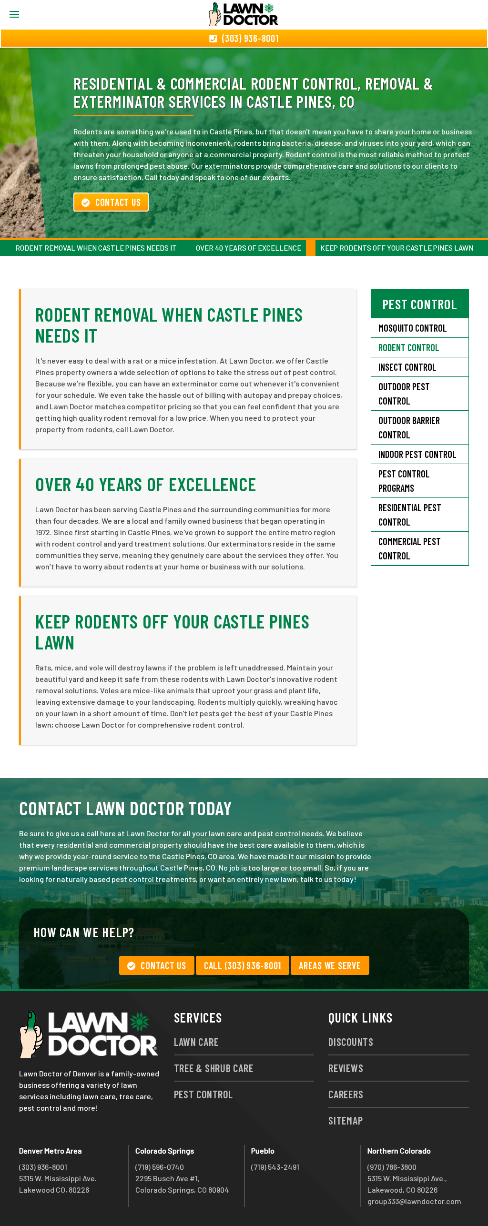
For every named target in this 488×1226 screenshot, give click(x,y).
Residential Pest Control (409, 514)
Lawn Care (196, 1041)
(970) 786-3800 (392, 1166)
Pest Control (203, 1094)
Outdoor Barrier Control (409, 427)
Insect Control (407, 367)
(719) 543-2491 (275, 1166)
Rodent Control (408, 347)
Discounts (351, 1041)
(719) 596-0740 (159, 1166)
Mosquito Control (412, 328)
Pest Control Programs (404, 481)
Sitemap (345, 1120)
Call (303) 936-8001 (242, 965)
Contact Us (118, 202)
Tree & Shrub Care (214, 1068)
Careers (345, 1094)
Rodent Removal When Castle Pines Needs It (96, 247)
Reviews (345, 1068)
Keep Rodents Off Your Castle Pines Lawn (396, 247)
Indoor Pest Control (417, 454)
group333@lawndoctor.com (414, 1201)
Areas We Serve (330, 965)
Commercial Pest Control (409, 548)
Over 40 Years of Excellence (248, 247)
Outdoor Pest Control (404, 393)
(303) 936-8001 (43, 1166)
